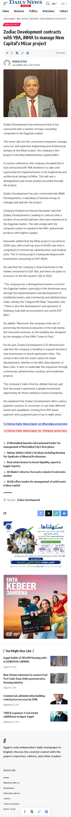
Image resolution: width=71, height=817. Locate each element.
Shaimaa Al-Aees (19, 61)
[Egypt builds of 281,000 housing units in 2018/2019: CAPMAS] (59, 661)
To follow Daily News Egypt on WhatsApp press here (35, 423)
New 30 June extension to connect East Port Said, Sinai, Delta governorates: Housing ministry (25, 678)
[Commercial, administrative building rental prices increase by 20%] (59, 699)
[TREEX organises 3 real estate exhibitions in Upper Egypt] (59, 716)
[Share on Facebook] (11, 53)
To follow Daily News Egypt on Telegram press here (35, 430)
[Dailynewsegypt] (25, 3)
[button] (6, 3)
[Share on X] (17, 53)
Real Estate (12, 25)
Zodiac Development (28, 499)
